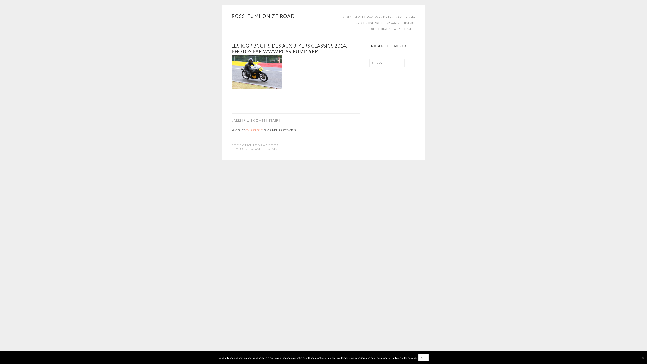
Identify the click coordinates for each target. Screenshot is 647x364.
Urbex (347, 16)
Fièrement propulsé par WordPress (255, 145)
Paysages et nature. (400, 23)
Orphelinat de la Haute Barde (393, 29)
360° (399, 16)
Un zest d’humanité (368, 23)
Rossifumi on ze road (263, 16)
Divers (410, 16)
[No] (642, 357)
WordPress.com (265, 149)
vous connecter (254, 129)
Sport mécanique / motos (374, 16)
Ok (423, 357)
